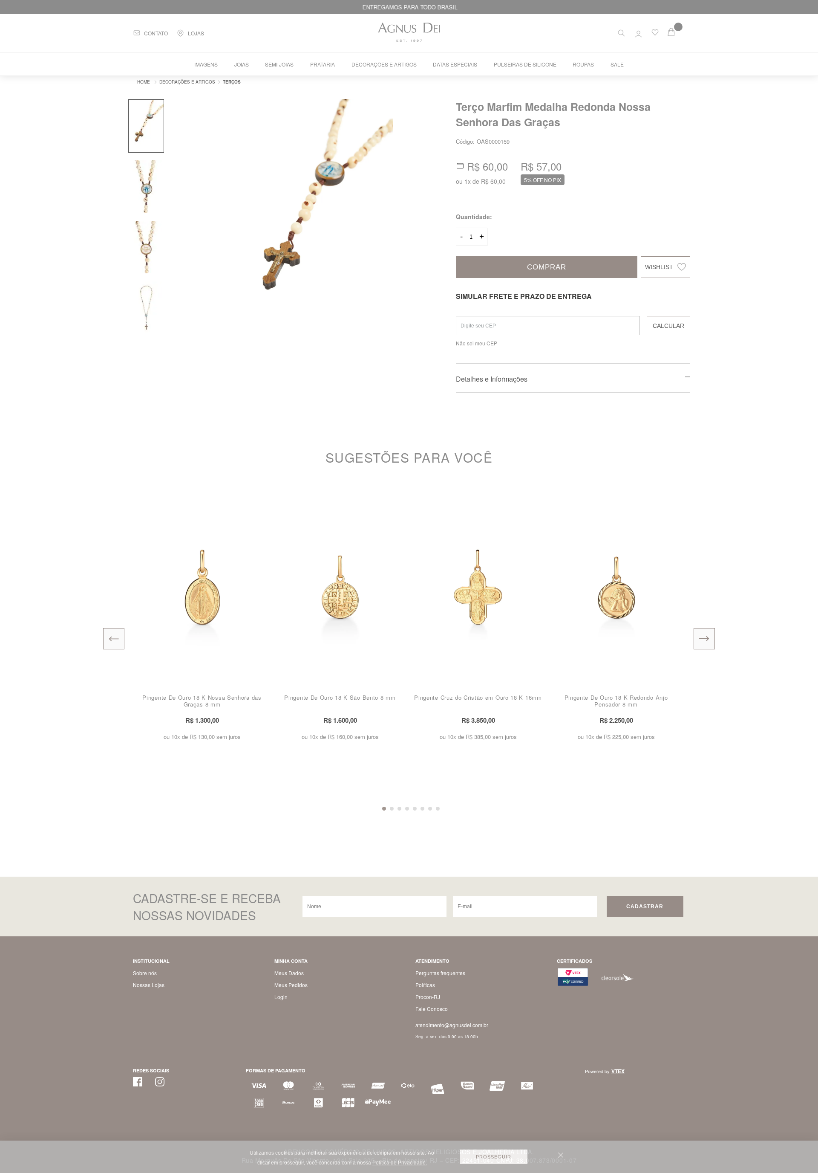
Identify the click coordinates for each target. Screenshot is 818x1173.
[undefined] (313, 218)
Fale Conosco (431, 1008)
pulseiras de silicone (525, 64)
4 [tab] (407, 809)
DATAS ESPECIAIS (455, 64)
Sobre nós (145, 972)
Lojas (196, 33)
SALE (617, 64)
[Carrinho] (676, 32)
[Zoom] (146, 126)
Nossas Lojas (148, 984)
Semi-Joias (279, 64)
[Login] (638, 32)
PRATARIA (322, 64)
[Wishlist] (655, 34)
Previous (113, 638)
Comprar (546, 267)
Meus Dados (289, 972)
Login (281, 996)
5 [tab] (415, 809)
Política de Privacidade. (399, 1163)
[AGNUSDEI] (141, 82)
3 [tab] (399, 809)
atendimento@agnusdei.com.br (451, 1024)
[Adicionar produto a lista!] (264, 497)
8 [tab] (438, 809)
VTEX (618, 1071)
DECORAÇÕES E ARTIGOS (384, 64)
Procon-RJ (427, 996)
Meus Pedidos (291, 984)
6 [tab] (422, 809)
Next (704, 638)
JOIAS (241, 64)
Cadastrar (644, 906)
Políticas (425, 984)
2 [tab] (392, 809)
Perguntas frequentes (440, 972)
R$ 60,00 (493, 181)
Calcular (668, 325)
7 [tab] (430, 809)
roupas (583, 64)
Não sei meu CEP (476, 343)
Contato (156, 33)
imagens (206, 64)
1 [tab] (384, 809)
